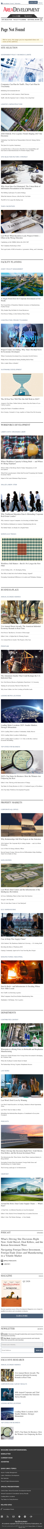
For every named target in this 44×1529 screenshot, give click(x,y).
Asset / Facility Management (12, 269)
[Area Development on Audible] (31, 1517)
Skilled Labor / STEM (9, 484)
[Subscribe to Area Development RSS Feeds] (8, 1517)
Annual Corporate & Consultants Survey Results (14, 1493)
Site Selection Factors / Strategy (14, 157)
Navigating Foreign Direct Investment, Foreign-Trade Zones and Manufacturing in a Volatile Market (22, 1252)
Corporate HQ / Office (9, 809)
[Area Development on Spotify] (25, 1517)
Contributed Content (9, 1019)
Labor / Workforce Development (10, 1475)
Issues (41, 1276)
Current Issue (7, 1458)
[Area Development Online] (21, 1521)
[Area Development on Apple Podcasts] (19, 1517)
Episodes (40, 1233)
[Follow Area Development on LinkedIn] (2, 1517)
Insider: (21, 1335)
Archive (40, 1329)
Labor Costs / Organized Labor (13, 432)
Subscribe (33, 2)
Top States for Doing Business (9, 1499)
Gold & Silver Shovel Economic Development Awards (16, 1490)
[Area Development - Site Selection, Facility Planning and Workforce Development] (22, 9)
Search (29, 16)
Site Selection (5, 1478)
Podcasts (5, 1121)
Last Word (5, 1071)
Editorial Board (34, 19)
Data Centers (6, 860)
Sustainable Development (11, 369)
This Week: (20, 1339)
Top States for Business (10, 747)
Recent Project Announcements (10, 1481)
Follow (15, 16)
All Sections (41, 19)
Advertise (17, 3)
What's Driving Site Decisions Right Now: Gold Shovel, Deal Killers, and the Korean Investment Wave (22, 1242)
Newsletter (6, 1454)
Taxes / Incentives (8, 206)
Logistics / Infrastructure (11, 104)
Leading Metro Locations (11, 696)
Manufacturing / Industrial (12, 957)
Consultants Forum (8, 3)
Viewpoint (5, 1174)
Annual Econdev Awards (11, 597)
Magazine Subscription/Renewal (14, 1450)
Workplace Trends (8, 534)
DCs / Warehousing (8, 909)
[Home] (13, 1517)
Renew (40, 3)
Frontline (5, 646)
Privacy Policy (31, 1526)
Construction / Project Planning (14, 320)
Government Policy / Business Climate (16, 55)
